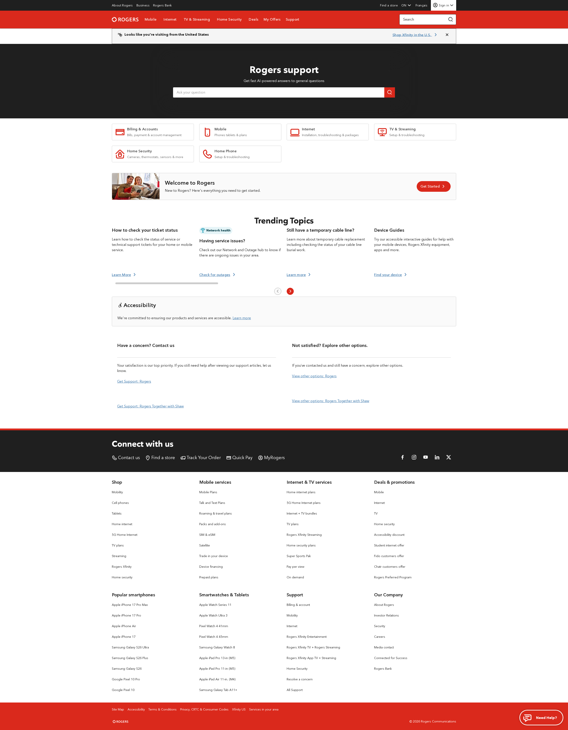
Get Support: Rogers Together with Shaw (150, 406)
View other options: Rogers (314, 376)
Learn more (242, 318)
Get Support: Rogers (134, 381)
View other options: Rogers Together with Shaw (330, 401)
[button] (406, 5)
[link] (122, 5)
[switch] (422, 5)
